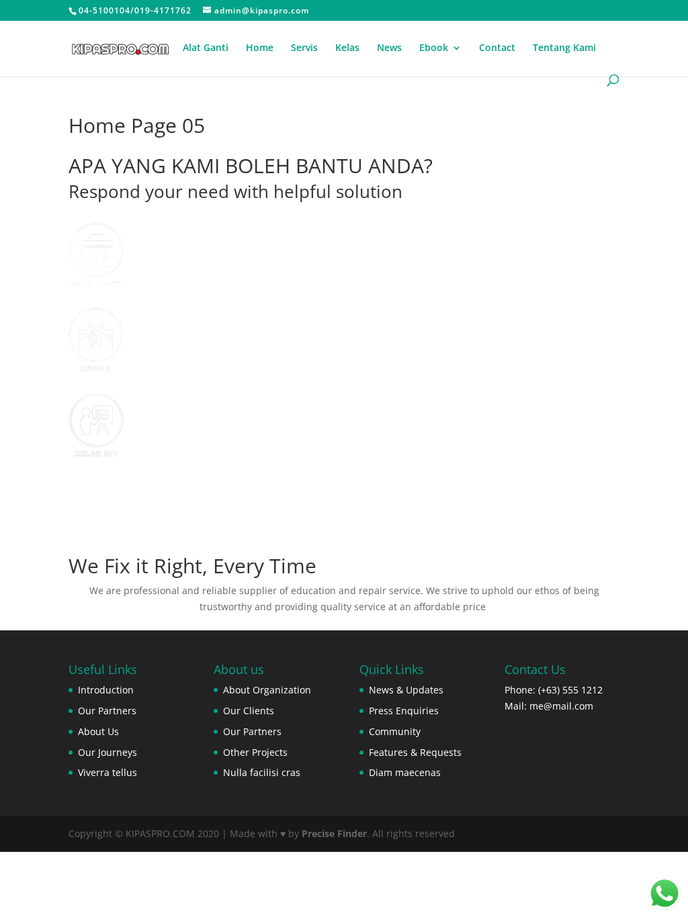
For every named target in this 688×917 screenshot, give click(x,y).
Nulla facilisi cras (261, 772)
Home (259, 48)
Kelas (347, 48)
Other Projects (255, 752)
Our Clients (248, 710)
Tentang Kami (564, 48)
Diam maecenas (405, 772)
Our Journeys (107, 752)
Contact (497, 48)
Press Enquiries (404, 710)
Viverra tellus (107, 772)
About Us (98, 731)
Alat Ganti (205, 48)
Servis (304, 48)
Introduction (106, 689)
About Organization (267, 689)
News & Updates (406, 689)
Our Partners (107, 710)
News (389, 48)
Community (395, 731)
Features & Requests (415, 752)
